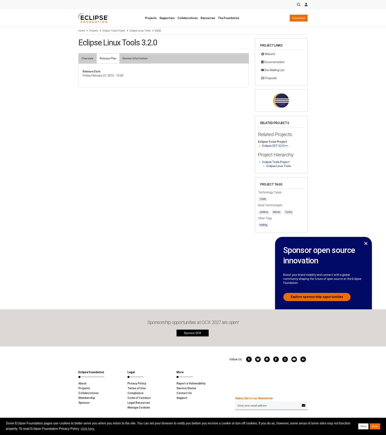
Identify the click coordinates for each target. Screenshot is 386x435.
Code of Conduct (139, 397)
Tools (263, 199)
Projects (151, 18)
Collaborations (188, 18)
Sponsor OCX (192, 333)
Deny (363, 426)
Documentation (274, 62)
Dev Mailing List (274, 70)
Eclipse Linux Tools (140, 30)
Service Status (186, 388)
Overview (87, 58)
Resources (208, 18)
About (82, 383)
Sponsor (84, 402)
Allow (375, 426)
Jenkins (264, 212)
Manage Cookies (138, 407)
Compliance (135, 393)
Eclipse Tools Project (114, 30)
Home (81, 30)
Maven (276, 212)
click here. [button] (88, 428)
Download (298, 18)
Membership (86, 397)
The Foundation (228, 18)
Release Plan (108, 58)
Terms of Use (136, 388)
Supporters (167, 18)
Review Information (135, 58)
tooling (263, 224)
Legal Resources (138, 402)
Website (269, 54)
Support (182, 397)
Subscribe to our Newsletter (254, 398)
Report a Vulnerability (191, 383)
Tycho (288, 212)
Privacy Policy (136, 383)
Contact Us (184, 393)
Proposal (270, 78)
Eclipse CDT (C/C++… (276, 145)
